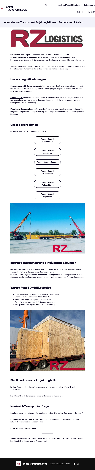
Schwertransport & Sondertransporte (26, 86)
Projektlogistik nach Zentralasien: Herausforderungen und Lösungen (36, 396)
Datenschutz (65, 464)
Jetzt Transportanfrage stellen (23, 428)
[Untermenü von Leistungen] (94, 5)
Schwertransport (77, 438)
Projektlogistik (16, 97)
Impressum (55, 464)
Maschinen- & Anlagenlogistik (22, 109)
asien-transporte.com (16, 8)
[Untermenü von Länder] (84, 12)
